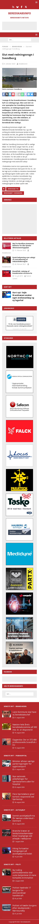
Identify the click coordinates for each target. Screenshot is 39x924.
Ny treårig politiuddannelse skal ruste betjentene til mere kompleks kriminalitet (24, 874)
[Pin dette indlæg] (13, 94)
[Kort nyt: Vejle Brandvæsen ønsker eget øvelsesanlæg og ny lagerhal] (6, 294)
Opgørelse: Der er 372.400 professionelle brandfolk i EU (24, 742)
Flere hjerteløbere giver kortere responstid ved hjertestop (23, 797)
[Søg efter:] (19, 40)
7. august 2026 (19, 841)
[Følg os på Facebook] (22, 7)
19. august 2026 (19, 733)
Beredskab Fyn (13, 189)
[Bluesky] (17, 7)
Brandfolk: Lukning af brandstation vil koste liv (22, 272)
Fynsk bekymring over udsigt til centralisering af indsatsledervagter (23, 259)
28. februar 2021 (20, 264)
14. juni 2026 (18, 857)
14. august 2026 (19, 748)
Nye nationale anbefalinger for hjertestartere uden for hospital (23, 780)
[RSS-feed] (13, 7)
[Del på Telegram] (28, 94)
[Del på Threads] (35, 94)
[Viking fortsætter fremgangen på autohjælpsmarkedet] (6, 850)
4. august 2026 (19, 881)
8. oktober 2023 (9, 64)
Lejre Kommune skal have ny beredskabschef (24, 713)
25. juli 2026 (18, 914)
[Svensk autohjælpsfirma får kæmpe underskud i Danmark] (6, 817)
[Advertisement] (21, 25)
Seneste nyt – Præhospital (15, 756)
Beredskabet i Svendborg (13, 193)
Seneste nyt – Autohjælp (14, 810)
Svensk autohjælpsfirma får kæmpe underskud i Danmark (23, 818)
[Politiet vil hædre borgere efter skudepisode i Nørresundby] (6, 907)
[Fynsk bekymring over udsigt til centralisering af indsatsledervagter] (6, 259)
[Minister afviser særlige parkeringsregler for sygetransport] (6, 763)
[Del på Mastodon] (25, 94)
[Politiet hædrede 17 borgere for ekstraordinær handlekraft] (6, 889)
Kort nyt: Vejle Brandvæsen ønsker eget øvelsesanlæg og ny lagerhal (23, 296)
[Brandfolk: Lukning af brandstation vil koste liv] (6, 273)
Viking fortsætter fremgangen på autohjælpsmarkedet (22, 851)
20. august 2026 (19, 787)
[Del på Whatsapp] (22, 94)
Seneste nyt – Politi (12, 864)
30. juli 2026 (18, 898)
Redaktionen (23, 64)
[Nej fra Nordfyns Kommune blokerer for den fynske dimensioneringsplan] (6, 246)
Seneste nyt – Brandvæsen (15, 706)
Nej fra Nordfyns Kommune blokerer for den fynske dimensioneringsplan (23, 245)
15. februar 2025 (20, 250)
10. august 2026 (19, 824)
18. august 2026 (19, 802)
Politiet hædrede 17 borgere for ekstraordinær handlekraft (21, 891)
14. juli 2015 (19, 276)
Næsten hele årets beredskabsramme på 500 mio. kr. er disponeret (24, 727)
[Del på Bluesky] (31, 94)
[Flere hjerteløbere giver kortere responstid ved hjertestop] (6, 796)
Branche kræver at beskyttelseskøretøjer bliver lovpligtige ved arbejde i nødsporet (22, 834)
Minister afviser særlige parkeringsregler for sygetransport (23, 764)
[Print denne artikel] (19, 94)
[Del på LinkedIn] (10, 94)
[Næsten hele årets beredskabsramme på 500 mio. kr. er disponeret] (6, 726)
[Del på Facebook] (3, 94)
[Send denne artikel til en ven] (16, 94)
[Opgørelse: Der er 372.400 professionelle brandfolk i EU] (6, 741)
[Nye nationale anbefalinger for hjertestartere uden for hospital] (6, 778)
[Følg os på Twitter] (26, 7)
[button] (36, 2)
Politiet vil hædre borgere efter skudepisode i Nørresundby (24, 908)
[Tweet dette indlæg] (6, 94)
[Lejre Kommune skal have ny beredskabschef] (6, 714)
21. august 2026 (19, 718)
